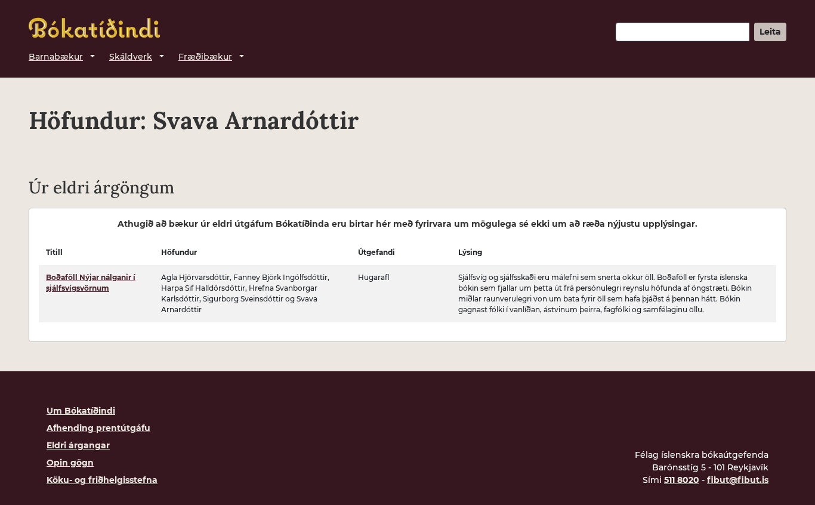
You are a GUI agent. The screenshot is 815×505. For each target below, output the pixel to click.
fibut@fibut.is (737, 480)
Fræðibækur (205, 56)
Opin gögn (70, 462)
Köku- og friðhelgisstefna (102, 480)
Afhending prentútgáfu (98, 428)
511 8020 (681, 480)
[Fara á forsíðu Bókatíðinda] (94, 27)
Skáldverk (130, 56)
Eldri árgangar (78, 445)
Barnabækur (56, 56)
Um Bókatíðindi (81, 410)
